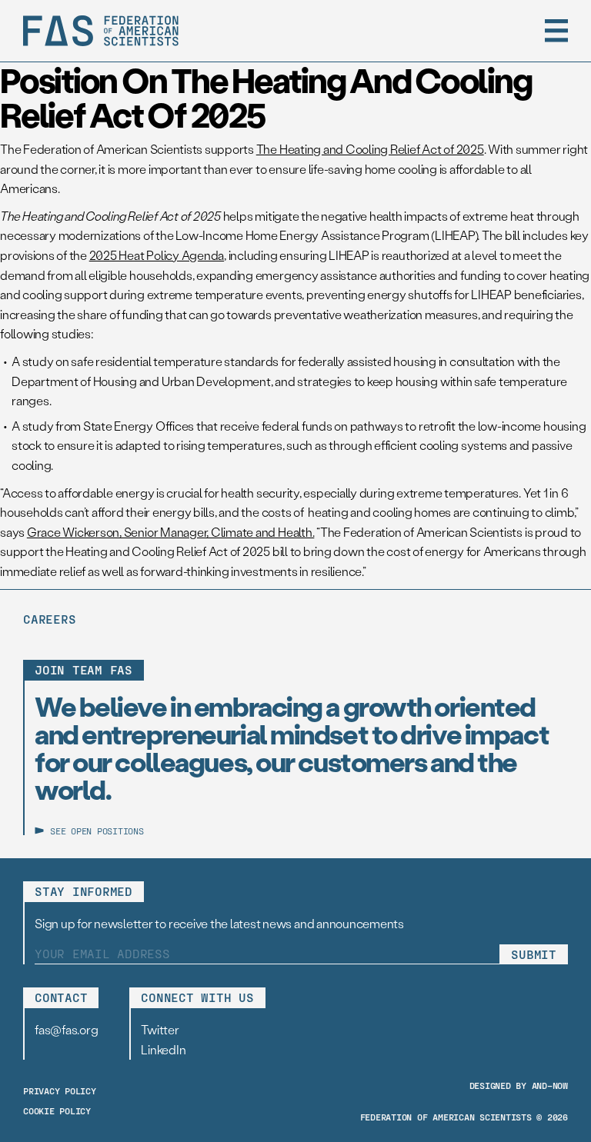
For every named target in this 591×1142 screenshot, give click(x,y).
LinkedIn (163, 1049)
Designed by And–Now (518, 1085)
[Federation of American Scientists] (101, 30)
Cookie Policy (57, 1110)
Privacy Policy (59, 1090)
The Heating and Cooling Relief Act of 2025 (370, 149)
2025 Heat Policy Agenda (156, 255)
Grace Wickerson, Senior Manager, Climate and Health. (171, 532)
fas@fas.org (66, 1029)
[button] (556, 30)
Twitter (160, 1029)
